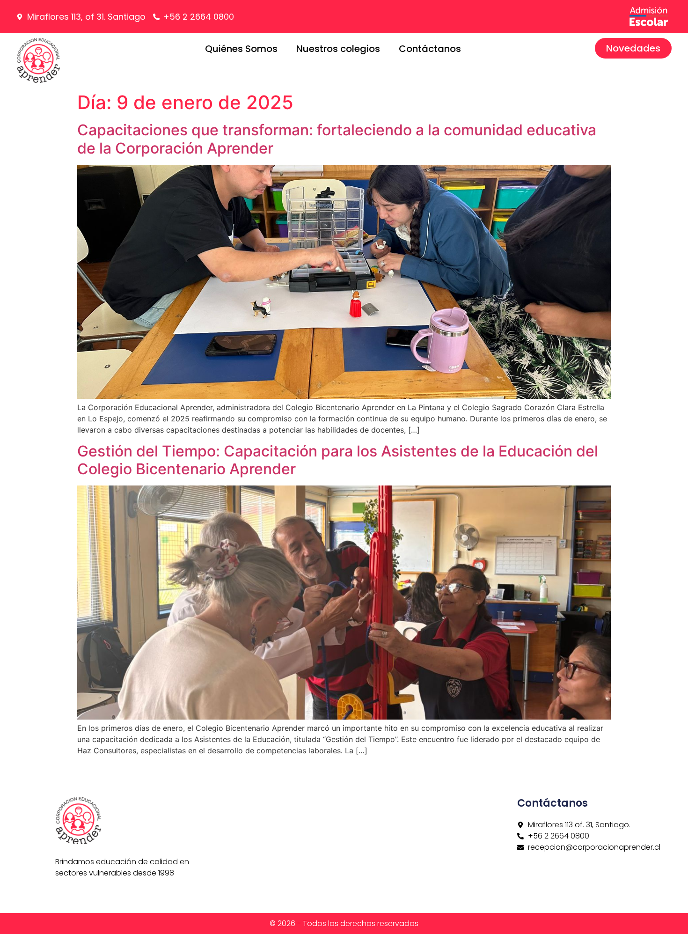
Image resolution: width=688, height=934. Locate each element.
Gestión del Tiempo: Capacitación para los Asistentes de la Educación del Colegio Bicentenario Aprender (337, 460)
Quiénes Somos (241, 48)
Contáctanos (430, 48)
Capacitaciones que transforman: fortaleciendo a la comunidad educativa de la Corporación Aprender (336, 139)
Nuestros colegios (338, 48)
